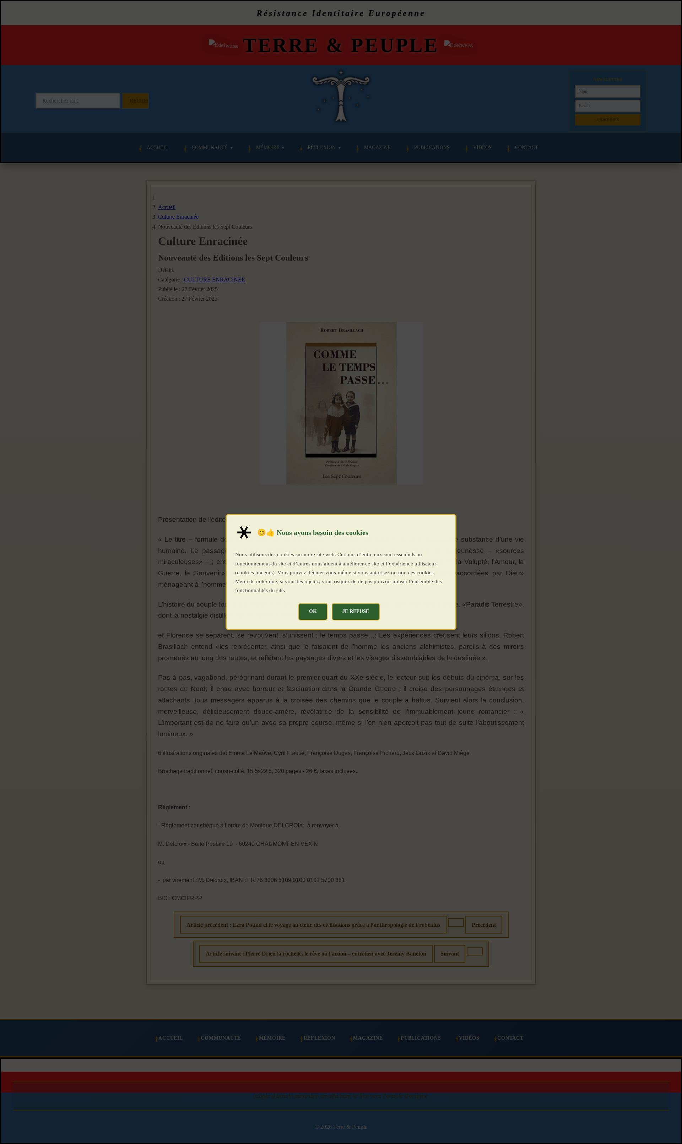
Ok (313, 611)
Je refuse (355, 611)
